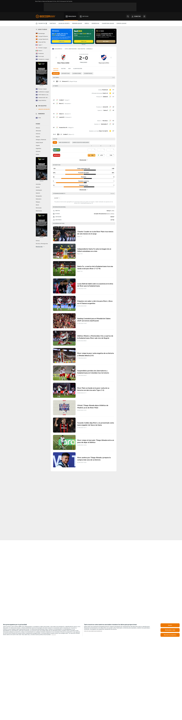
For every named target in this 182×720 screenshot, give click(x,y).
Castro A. (100, 110)
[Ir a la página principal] (46, 16)
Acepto (170, 625)
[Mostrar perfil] (63, 57)
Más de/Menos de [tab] (64, 142)
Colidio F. (61, 100)
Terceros (53, 634)
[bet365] (56, 149)
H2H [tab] (69, 68)
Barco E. (61, 103)
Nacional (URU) (104, 63)
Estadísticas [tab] (66, 73)
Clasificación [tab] (77, 68)
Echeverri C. (68, 117)
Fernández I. (67, 103)
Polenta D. (99, 107)
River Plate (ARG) (63, 63)
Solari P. (67, 100)
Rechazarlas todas (170, 630)
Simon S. (61, 114)
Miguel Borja (73, 81)
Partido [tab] (55, 68)
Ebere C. (99, 120)
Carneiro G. (97, 124)
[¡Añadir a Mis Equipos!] (56, 57)
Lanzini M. (61, 117)
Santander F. (104, 124)
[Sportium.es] (56, 155)
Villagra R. (71, 127)
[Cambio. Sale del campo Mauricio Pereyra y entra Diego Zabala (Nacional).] (110, 96)
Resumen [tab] (55, 73)
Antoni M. (105, 107)
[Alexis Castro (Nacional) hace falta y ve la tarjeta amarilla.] (110, 93)
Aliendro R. (68, 114)
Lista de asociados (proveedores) (93, 631)
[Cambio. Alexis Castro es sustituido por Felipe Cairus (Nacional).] (110, 110)
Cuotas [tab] (63, 68)
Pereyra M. (99, 96)
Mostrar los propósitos (170, 635)
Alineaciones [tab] (77, 73)
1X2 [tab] (55, 142)
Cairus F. (105, 110)
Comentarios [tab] (88, 73)
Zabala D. (105, 96)
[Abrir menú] (144, 16)
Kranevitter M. (63, 127)
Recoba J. (105, 120)
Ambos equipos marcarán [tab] (81, 142)
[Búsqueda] (128, 16)
